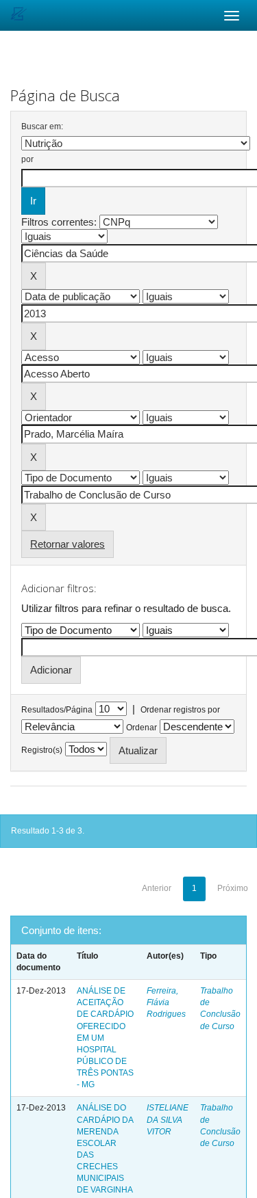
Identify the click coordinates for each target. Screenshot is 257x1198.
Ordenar (141, 727)
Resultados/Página (57, 710)
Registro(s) (41, 750)
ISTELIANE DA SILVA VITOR (167, 1119)
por (27, 159)
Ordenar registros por (180, 710)
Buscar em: (42, 126)
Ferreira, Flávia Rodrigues (166, 1002)
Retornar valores (67, 544)
